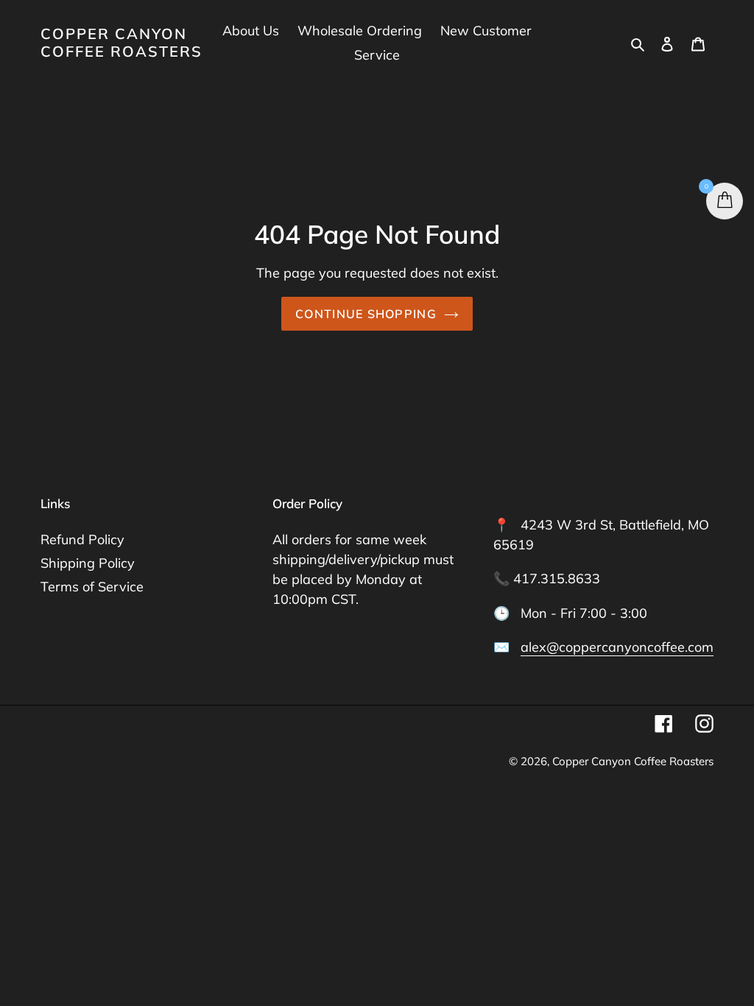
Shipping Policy (87, 563)
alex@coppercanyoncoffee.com (617, 647)
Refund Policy (82, 539)
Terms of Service (92, 586)
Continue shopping (366, 313)
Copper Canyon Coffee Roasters (121, 42)
